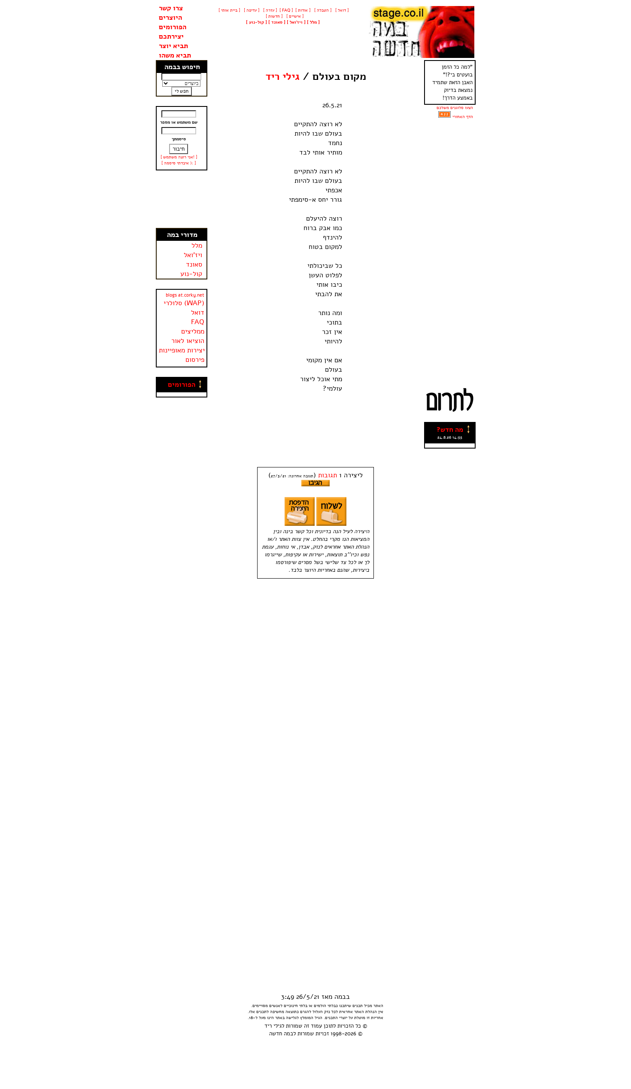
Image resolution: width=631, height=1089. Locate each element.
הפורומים (172, 27)
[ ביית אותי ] (229, 10)
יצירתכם (171, 36)
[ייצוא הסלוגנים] (444, 117)
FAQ (197, 322)
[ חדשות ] (273, 16)
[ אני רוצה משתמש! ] (179, 157)
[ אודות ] (302, 10)
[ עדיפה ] (251, 10)
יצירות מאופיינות (182, 350)
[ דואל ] (341, 10)
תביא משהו (175, 55)
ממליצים (192, 331)
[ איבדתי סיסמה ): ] (178, 163)
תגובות (327, 475)
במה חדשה (281, 1033)
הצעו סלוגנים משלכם (455, 108)
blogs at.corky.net (185, 295)
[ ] (256, 22)
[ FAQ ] (286, 10)
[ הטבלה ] (322, 10)
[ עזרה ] (269, 10)
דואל (197, 312)
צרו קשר (171, 8)
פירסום (194, 359)
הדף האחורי (462, 117)
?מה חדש (450, 429)
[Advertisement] (181, 199)
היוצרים (170, 17)
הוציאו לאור (187, 341)
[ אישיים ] (294, 16)
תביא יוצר (173, 46)
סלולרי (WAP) (184, 303)
